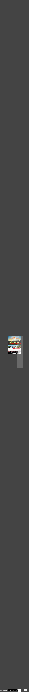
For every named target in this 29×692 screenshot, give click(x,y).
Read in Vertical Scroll (13, 690)
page (26, 690)
